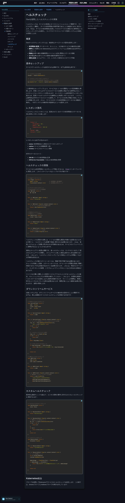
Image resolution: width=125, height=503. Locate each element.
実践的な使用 (38, 9)
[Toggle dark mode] (122, 3)
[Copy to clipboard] (81, 71)
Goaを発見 (28, 9)
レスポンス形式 (92, 19)
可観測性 (49, 9)
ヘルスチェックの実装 (94, 21)
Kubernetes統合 (92, 28)
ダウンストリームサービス (96, 23)
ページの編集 (94, 10)
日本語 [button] (113, 3)
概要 (89, 14)
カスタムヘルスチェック (95, 26)
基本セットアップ (93, 16)
